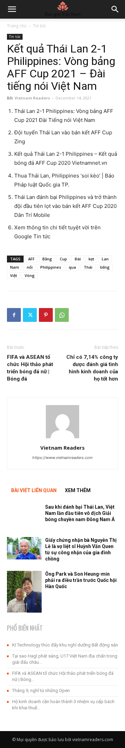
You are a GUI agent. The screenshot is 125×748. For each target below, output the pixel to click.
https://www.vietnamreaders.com (62, 457)
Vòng (30, 275)
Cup (63, 258)
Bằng (47, 258)
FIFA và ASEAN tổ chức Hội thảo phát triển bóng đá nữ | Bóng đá (30, 368)
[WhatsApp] (62, 315)
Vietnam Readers (32, 97)
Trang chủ (16, 26)
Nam (14, 267)
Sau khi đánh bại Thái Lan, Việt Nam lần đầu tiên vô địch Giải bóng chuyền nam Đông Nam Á (80, 513)
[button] (115, 9)
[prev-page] (11, 608)
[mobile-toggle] (12, 9)
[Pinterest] (46, 315)
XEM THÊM (78, 490)
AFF (31, 258)
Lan (105, 258)
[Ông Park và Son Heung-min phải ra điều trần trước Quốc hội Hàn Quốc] (24, 594)
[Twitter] (30, 315)
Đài (78, 258)
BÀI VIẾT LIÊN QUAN (34, 490)
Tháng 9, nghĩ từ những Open (41, 690)
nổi (30, 267)
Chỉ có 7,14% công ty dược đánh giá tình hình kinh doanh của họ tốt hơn (92, 368)
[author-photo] (62, 438)
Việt (13, 275)
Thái (88, 267)
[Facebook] (14, 315)
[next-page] (22, 608)
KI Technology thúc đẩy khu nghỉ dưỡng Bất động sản (65, 645)
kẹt (91, 258)
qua (72, 267)
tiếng (105, 267)
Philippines (50, 267)
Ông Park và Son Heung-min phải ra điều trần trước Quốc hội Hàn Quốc (81, 580)
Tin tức (39, 26)
